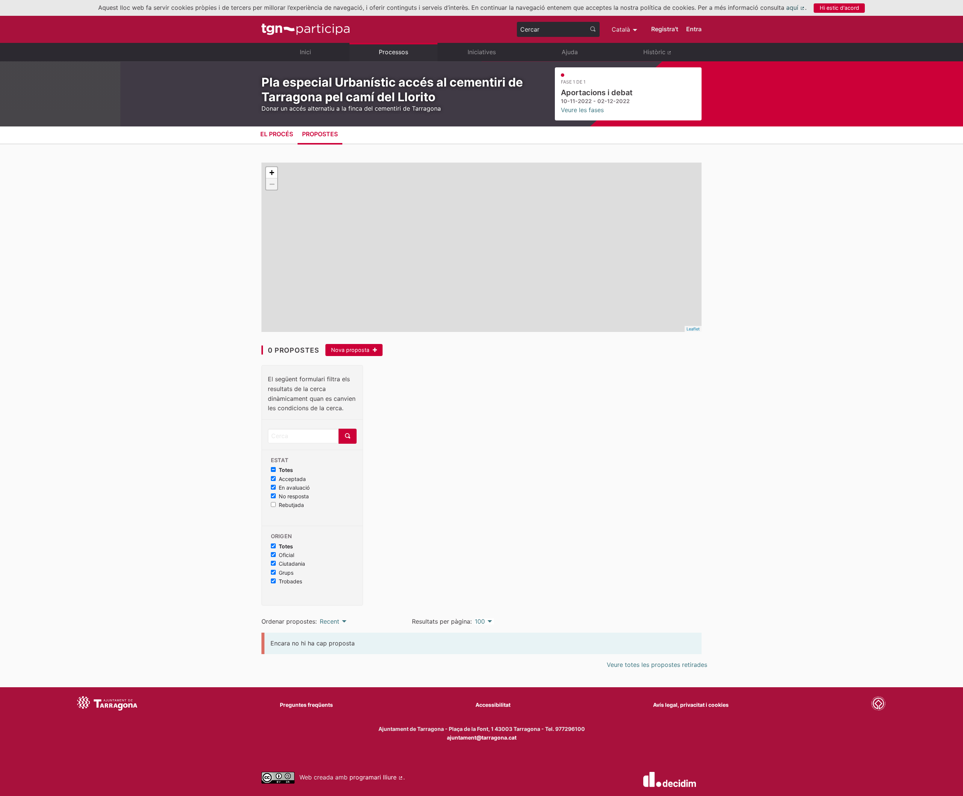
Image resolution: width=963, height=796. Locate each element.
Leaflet (693, 329)
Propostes (320, 134)
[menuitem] (625, 29)
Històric (672, 55)
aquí (795, 7)
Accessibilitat (492, 705)
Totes (286, 470)
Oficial (286, 555)
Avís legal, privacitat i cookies (691, 705)
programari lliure (376, 777)
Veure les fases (582, 110)
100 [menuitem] (480, 621)
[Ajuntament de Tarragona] (107, 704)
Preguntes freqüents (306, 705)
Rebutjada (291, 505)
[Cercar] (593, 29)
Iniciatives (482, 52)
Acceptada (292, 479)
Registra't (664, 29)
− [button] (272, 184)
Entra (694, 29)
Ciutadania (292, 564)
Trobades (290, 581)
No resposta (294, 496)
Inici (305, 52)
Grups (286, 573)
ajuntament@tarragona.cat (481, 737)
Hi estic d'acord (839, 8)
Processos (393, 52)
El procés (276, 134)
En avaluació (294, 488)
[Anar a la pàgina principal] (305, 29)
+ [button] (271, 172)
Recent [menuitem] (329, 621)
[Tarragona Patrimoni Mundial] (878, 704)
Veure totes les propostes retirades (657, 664)
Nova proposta (351, 350)
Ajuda (570, 52)
